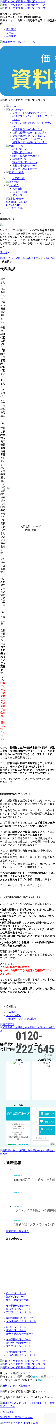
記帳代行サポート (22, 152)
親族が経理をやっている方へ (28, 136)
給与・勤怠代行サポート (26, 155)
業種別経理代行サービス (20, 1318)
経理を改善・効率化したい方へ (29, 142)
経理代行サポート (22, 149)
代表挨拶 (17, 188)
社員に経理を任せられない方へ (29, 132)
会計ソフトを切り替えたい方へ (29, 113)
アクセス (17, 195)
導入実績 (11, 29)
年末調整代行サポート (24, 159)
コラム (10, 32)
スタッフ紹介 (19, 192)
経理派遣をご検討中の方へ (27, 129)
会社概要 (11, 36)
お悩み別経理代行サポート (21, 1321)
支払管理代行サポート (24, 165)
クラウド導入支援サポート (27, 169)
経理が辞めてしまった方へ (27, 139)
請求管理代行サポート (24, 162)
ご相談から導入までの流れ (21, 1018)
